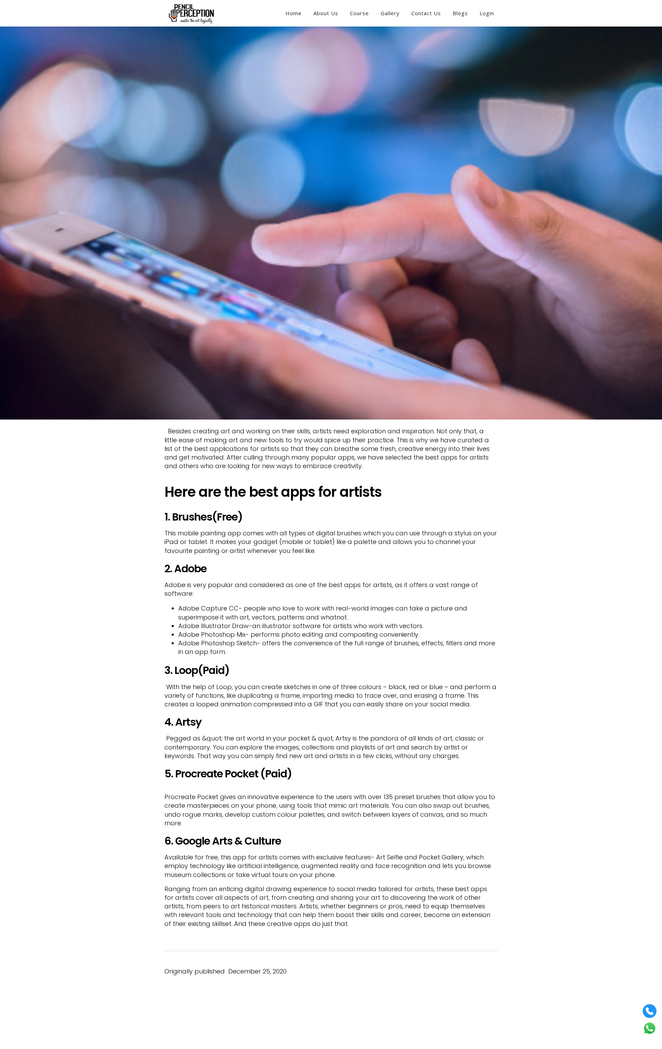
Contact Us (426, 13)
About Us (325, 13)
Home (293, 13)
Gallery (390, 13)
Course (359, 13)
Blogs (460, 13)
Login (487, 13)
